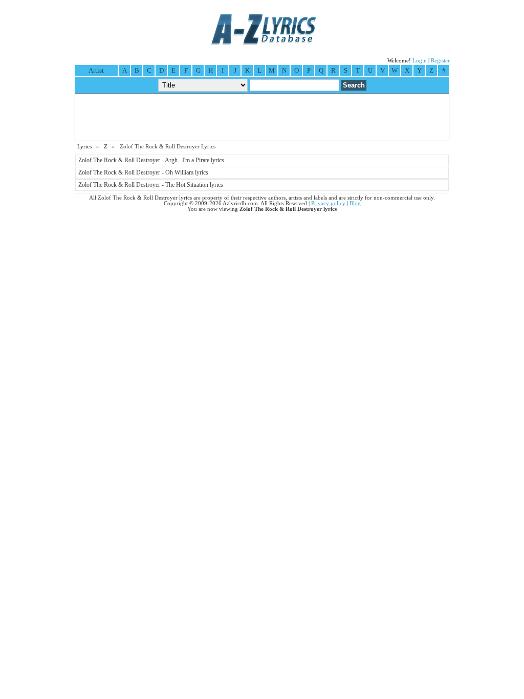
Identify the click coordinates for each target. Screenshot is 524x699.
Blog (355, 203)
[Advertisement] (262, 117)
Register (440, 60)
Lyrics (84, 146)
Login (419, 60)
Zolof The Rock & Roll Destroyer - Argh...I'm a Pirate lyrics (151, 160)
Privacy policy (328, 203)
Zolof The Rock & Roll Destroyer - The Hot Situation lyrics (150, 184)
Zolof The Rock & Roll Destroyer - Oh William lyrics (143, 172)
